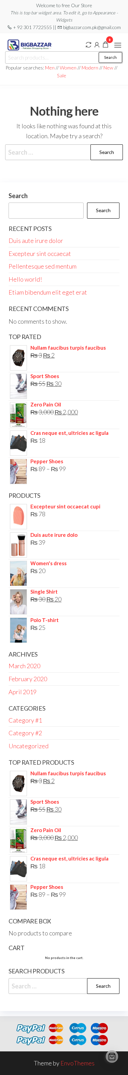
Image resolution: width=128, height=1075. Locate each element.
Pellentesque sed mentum (42, 266)
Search (110, 57)
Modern (90, 67)
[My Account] (97, 44)
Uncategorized (28, 746)
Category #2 (25, 733)
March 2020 (24, 666)
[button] (117, 45)
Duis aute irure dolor (36, 240)
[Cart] (112, 1056)
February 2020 (28, 679)
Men (50, 67)
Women (68, 67)
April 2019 (23, 692)
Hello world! (25, 279)
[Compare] (88, 44)
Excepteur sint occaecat (40, 253)
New (108, 67)
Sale (61, 75)
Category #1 (25, 720)
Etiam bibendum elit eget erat (48, 292)
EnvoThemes (77, 1063)
